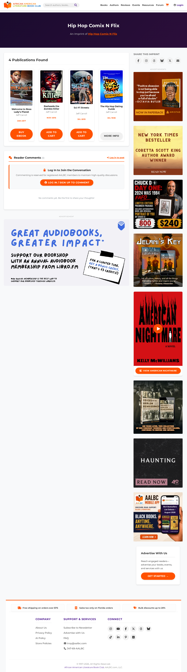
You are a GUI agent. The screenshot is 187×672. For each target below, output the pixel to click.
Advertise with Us (74, 632)
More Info (111, 135)
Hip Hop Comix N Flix (102, 33)
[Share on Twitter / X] (170, 61)
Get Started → (158, 576)
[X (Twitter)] (133, 629)
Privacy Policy (44, 632)
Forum (160, 5)
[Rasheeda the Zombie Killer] (51, 87)
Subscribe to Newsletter (78, 627)
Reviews (125, 5)
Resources (148, 5)
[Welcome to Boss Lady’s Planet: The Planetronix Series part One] (21, 88)
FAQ (66, 638)
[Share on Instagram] (146, 61)
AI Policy (41, 638)
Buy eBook (21, 134)
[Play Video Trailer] (158, 328)
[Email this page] (178, 61)
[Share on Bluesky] (162, 61)
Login (180, 5)
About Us (41, 627)
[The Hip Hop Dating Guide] (111, 87)
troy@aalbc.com (76, 643)
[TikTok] (111, 637)
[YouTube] (118, 629)
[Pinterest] (126, 637)
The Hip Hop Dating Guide (111, 107)
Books (104, 5)
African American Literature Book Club (84, 667)
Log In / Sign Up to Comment (68, 182)
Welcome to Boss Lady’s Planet (21, 110)
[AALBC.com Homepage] (22, 5)
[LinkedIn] (118, 637)
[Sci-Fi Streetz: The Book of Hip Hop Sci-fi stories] (81, 88)
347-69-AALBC (75, 648)
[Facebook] (126, 629)
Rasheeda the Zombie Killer (51, 107)
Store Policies (43, 643)
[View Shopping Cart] (168, 5)
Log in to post (116, 157)
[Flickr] (133, 637)
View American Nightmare (160, 370)
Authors (114, 5)
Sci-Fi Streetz (81, 107)
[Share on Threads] (154, 61)
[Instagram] (111, 629)
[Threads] (141, 629)
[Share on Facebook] (138, 61)
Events (136, 5)
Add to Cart (51, 134)
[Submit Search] (75, 5)
